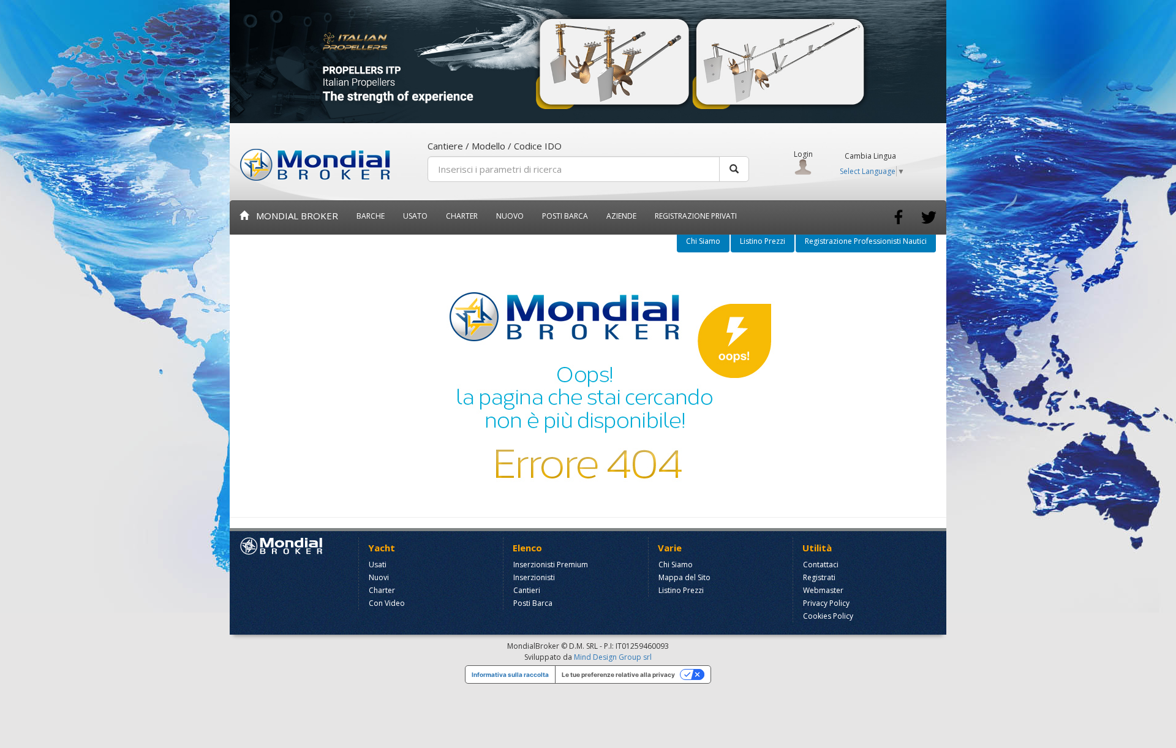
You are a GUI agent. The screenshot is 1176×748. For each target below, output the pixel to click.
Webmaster (823, 590)
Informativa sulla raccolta (510, 674)
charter (462, 216)
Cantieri (526, 590)
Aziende (621, 216)
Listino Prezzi (762, 241)
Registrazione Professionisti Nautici (866, 241)
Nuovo (510, 216)
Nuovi (379, 577)
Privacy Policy (826, 603)
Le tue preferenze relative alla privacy (618, 674)
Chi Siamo (703, 241)
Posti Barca (565, 216)
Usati (377, 564)
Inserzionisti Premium (550, 564)
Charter (382, 590)
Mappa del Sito (684, 577)
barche (370, 216)
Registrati (819, 577)
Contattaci (821, 564)
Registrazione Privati (696, 216)
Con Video (387, 603)
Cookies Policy (828, 616)
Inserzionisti (534, 577)
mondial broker (293, 216)
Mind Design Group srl (613, 657)
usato (415, 216)
